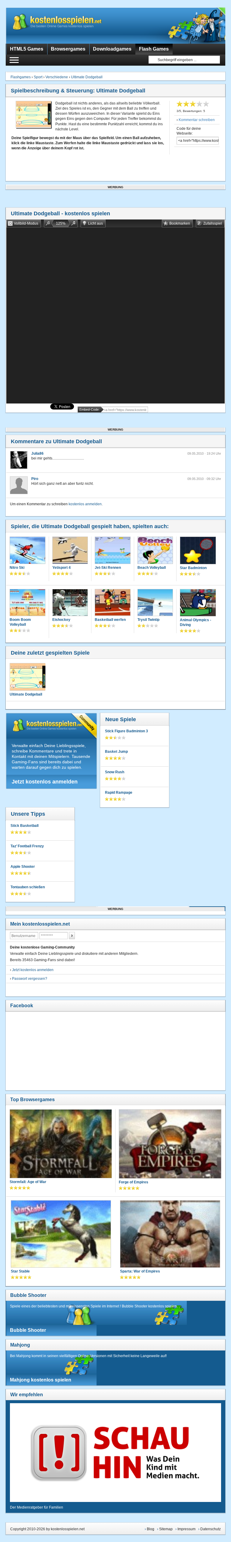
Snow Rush (114, 772)
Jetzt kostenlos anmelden (45, 782)
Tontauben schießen (28, 887)
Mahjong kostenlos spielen (40, 1379)
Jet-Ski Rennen (108, 567)
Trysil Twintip (148, 620)
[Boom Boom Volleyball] (27, 603)
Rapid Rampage (118, 792)
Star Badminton (193, 568)
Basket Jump (116, 751)
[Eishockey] (70, 603)
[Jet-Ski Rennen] (112, 551)
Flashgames (21, 77)
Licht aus (95, 223)
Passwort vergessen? (29, 979)
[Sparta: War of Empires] (170, 1234)
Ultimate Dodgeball (87, 77)
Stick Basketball (24, 826)
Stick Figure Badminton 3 (126, 731)
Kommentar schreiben (197, 120)
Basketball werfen (110, 620)
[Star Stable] (61, 1234)
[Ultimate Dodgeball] (27, 677)
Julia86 (37, 453)
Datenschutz (210, 1529)
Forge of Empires (133, 1182)
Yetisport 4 (61, 567)
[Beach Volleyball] (155, 551)
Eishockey (61, 620)
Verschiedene (56, 77)
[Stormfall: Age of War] (61, 1144)
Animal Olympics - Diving (195, 622)
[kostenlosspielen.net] (69, 26)
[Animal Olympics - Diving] (198, 603)
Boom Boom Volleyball (20, 622)
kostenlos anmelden (85, 504)
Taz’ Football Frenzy (27, 846)
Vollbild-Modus (26, 223)
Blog (150, 1529)
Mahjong (20, 1344)
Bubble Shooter (28, 1295)
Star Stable (20, 1271)
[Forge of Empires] (170, 1144)
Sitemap (166, 1529)
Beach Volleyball (151, 567)
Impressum (186, 1529)
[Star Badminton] (198, 551)
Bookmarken (179, 223)
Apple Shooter (23, 866)
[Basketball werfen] (112, 603)
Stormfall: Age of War (28, 1182)
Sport (38, 77)
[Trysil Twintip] (155, 603)
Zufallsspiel (212, 223)
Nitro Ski (17, 567)
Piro (34, 479)
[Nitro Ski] (27, 551)
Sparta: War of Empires (140, 1271)
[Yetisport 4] (70, 551)
